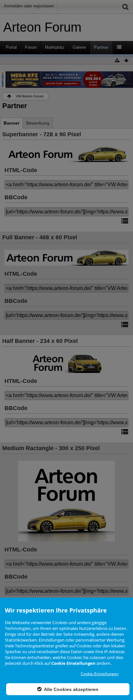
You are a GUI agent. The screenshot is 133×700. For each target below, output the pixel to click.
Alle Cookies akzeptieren (70, 689)
